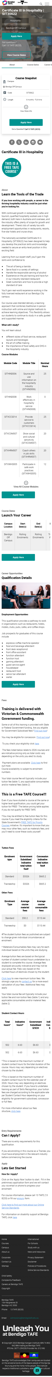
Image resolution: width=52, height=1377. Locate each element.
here (37, 743)
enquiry (20, 1198)
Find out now (40, 730)
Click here (35, 762)
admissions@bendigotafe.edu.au (24, 1318)
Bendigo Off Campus (14, 87)
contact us (27, 981)
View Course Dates (16, 55)
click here (15, 1111)
